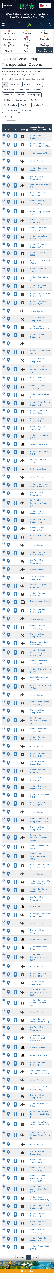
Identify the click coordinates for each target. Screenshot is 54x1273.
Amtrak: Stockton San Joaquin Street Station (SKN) (40, 1189)
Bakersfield (15, 84)
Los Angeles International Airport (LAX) (38, 503)
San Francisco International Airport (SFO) (38, 957)
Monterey (8, 95)
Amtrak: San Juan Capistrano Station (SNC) (38, 1003)
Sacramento (21, 100)
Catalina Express (37, 1047)
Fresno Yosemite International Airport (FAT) (38, 369)
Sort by (5, 117)
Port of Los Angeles (38, 1055)
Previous (21, 1257)
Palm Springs (34, 95)
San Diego (35, 100)
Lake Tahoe (9, 89)
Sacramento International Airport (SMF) (38, 838)
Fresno (38, 84)
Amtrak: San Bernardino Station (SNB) (38, 856)
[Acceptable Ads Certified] (29, 24)
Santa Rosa (26, 110)
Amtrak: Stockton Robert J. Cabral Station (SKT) (37, 1178)
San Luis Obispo (40, 105)
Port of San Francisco (39, 940)
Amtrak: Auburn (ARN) (40, 153)
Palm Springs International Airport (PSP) (38, 721)
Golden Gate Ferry (38, 444)
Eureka (27, 84)
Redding (7, 100)
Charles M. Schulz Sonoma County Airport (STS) (40, 1135)
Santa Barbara (10, 110)
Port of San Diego (38, 907)
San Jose (25, 105)
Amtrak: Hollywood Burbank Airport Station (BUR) (40, 211)
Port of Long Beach (38, 469)
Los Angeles (24, 89)
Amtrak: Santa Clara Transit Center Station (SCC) (39, 1124)
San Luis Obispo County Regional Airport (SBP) (37, 1038)
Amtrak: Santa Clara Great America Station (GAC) (39, 1114)
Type (22, 130)
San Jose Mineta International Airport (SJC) (38, 992)
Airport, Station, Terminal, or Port (38, 128)
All (5, 84)
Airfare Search (36, 161)
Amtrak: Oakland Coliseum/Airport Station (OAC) (37, 653)
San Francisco (10, 105)
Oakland (20, 95)
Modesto (37, 89)
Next (35, 1257)
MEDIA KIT (9, 5)
